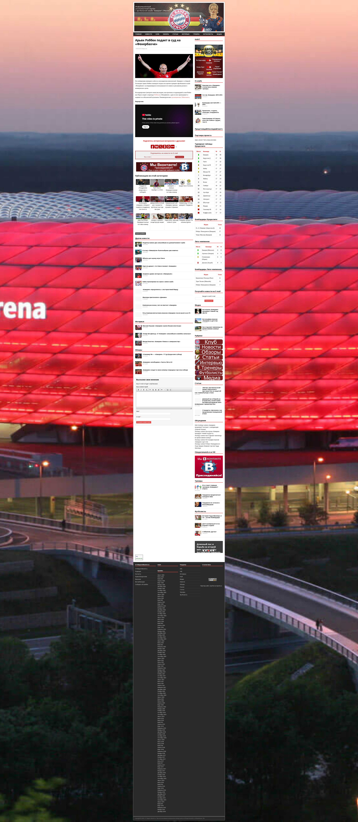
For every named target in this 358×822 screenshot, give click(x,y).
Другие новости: (142, 238)
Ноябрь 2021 (161, 674)
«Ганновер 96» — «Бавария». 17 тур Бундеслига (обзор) (162, 354)
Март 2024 (161, 627)
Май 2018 (160, 745)
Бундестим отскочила (186, 186)
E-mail (138, 417)
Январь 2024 (161, 631)
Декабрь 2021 (162, 672)
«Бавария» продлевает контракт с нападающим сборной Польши (206, 427)
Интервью (185, 34)
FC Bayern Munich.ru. (150, 818)
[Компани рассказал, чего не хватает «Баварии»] (138, 308)
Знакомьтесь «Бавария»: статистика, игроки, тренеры (211, 87)
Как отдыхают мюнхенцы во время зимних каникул (212, 328)
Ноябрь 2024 (161, 612)
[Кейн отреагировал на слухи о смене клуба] (138, 285)
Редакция (138, 571)
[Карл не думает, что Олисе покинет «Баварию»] (138, 269)
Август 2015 (161, 802)
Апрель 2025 (161, 602)
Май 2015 (160, 804)
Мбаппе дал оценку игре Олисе (154, 258)
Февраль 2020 (162, 707)
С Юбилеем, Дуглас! (209, 532)
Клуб (157, 34)
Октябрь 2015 (162, 798)
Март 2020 (161, 705)
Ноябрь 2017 (161, 757)
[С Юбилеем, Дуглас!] (198, 535)
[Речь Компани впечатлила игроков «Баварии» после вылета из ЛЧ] (138, 316)
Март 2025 (161, 604)
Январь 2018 (161, 753)
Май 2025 (160, 600)
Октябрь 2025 (162, 590)
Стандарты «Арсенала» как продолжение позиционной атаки (212, 411)
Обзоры (166, 34)
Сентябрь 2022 (162, 656)
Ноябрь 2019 (161, 710)
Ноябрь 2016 (161, 774)
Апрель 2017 (161, 765)
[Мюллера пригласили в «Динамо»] (138, 300)
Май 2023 (160, 645)
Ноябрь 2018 (161, 734)
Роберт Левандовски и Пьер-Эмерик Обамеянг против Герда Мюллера (207, 446)
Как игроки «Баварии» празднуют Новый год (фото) (210, 311)
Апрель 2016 (161, 786)
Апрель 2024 (161, 625)
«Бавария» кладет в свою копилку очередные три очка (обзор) (165, 370)
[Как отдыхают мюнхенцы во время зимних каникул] (198, 330)
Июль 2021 (161, 681)
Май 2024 (160, 623)
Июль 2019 (161, 718)
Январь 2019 (161, 730)
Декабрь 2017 (162, 755)
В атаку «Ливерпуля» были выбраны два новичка (160, 250)
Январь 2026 (161, 585)
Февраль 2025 (162, 606)
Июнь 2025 (161, 598)
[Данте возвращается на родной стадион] (198, 527)
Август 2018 (161, 740)
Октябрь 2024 (162, 613)
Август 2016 (161, 780)
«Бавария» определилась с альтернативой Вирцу (160, 289)
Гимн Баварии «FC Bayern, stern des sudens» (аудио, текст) (211, 120)
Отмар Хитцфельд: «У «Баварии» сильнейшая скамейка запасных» (167, 334)
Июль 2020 (161, 699)
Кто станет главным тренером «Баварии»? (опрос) (210, 486)
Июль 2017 (161, 761)
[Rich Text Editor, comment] (164, 399)
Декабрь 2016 (162, 773)
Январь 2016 (161, 792)
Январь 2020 (161, 709)
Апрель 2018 (161, 747)
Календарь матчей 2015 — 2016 (211, 103)
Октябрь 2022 (162, 654)
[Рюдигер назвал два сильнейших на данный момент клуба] (138, 246)
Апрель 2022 (161, 664)
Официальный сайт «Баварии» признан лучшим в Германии (171, 205)
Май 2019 (160, 722)
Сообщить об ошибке (141, 584)
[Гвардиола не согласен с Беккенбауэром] (198, 506)
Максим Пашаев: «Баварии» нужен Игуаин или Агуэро (162, 326)
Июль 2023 (161, 643)
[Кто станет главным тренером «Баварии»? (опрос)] (198, 488)
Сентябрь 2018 (162, 738)
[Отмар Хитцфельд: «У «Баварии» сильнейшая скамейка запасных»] (138, 337)
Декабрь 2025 (162, 586)
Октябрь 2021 (162, 676)
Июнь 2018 (161, 743)
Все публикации (140, 582)
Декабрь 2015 (162, 794)
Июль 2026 (161, 577)
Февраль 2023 (162, 646)
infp (181, 571)
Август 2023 (161, 641)
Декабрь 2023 (162, 633)
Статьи (175, 34)
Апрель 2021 (161, 685)
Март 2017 (161, 767)
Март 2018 (161, 749)
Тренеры (196, 34)
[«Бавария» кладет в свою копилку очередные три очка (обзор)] (138, 373)
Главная (138, 34)
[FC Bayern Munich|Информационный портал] (179, 30)
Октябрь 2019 (162, 712)
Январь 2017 (161, 771)
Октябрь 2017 (162, 759)
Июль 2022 (161, 660)
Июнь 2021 (161, 683)
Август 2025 (161, 594)
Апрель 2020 (161, 703)
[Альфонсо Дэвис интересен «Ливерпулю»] (138, 277)
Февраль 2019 (162, 728)
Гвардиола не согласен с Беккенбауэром (211, 503)
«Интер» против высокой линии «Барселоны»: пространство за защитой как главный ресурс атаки (208, 390)
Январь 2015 (161, 809)
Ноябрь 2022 (161, 652)
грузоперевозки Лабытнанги (180, 97)
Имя (137, 411)
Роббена (156, 95)
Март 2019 (161, 726)
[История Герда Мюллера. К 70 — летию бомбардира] (198, 519)
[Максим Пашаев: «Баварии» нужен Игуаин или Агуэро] (138, 329)
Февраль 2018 (162, 751)
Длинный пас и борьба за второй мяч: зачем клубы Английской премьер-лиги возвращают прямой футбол (208, 401)
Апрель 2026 (161, 581)
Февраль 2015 (162, 807)
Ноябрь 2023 (161, 635)
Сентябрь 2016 (162, 778)
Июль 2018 (161, 741)
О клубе (198, 81)
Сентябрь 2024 (162, 615)
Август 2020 (161, 697)
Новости (148, 34)
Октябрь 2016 (162, 776)
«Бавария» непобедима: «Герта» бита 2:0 (157, 362)
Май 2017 (160, 763)
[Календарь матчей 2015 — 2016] (198, 106)
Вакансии (138, 579)
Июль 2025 (161, 596)
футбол (212, 586)
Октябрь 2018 (162, 736)
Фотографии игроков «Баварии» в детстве (210, 320)
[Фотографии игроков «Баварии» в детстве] (198, 322)
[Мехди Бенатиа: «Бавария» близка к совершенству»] (138, 344)
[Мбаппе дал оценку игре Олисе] (138, 261)
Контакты (138, 574)
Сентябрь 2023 (162, 639)
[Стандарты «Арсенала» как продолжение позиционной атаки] (198, 413)
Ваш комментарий (142, 387)
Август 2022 (161, 658)
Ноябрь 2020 (161, 691)
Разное (182, 587)
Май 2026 (160, 579)
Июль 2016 (161, 782)
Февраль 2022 (162, 668)
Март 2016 (161, 788)
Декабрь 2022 (162, 650)
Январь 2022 (161, 670)
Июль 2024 (161, 619)
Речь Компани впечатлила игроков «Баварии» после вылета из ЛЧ (166, 313)
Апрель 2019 (161, 724)
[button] (138, 390)
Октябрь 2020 (162, 693)
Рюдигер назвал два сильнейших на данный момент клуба (164, 243)
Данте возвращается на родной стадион (211, 524)
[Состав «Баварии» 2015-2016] (198, 98)
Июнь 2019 (161, 720)
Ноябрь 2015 (161, 796)
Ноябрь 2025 (161, 588)
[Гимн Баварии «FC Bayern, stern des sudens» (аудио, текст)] (198, 121)
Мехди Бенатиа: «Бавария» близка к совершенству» (161, 341)
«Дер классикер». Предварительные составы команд (143, 222)
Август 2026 (161, 575)
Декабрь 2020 (162, 689)
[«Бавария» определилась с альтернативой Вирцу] (138, 292)
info (181, 569)
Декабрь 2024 (162, 610)
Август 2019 (161, 716)
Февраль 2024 (162, 629)
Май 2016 (160, 784)
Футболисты (208, 34)
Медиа (219, 34)
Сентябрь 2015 (162, 800)
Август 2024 (161, 617)
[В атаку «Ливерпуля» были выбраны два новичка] (138, 253)
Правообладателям (141, 576)
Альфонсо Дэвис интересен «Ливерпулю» (157, 274)
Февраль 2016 (162, 790)
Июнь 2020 (161, 701)
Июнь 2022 (161, 662)
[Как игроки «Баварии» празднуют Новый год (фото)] (198, 312)
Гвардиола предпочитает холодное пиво (211, 495)
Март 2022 (161, 666)
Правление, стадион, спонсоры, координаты (210, 111)
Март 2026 (161, 583)
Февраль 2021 (162, 687)
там (137, 556)
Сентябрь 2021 (162, 678)
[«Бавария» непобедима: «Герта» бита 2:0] (138, 365)
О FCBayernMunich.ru (141, 569)
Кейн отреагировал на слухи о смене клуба (158, 282)
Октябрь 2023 (162, 637)
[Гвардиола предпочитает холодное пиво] (198, 498)
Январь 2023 (161, 648)
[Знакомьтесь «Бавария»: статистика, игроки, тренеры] (198, 88)
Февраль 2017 (162, 769)
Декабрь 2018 (162, 732)
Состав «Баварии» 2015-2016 (212, 95)
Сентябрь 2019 (162, 714)
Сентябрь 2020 (162, 695)
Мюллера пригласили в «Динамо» (155, 297)
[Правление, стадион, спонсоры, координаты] (198, 114)
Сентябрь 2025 (162, 592)
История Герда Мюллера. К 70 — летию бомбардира (212, 516)
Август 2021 (161, 679)
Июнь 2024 (161, 621)
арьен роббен (140, 233)
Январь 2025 (161, 608)
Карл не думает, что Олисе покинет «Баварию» (159, 266)
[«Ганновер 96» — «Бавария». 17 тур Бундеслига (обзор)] (138, 357)
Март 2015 (161, 805)
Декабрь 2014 (162, 811)
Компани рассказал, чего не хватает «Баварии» (160, 305)
